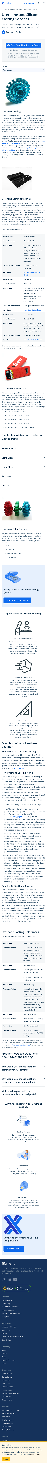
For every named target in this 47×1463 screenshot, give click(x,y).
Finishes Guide (7, 1390)
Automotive (6, 1330)
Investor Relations (8, 1360)
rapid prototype (32, 148)
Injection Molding (8, 1310)
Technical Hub (7, 1374)
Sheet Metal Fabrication (10, 1307)
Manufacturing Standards (21, 1045)
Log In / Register (28, 3)
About (4, 1350)
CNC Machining (7, 1300)
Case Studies (6, 1383)
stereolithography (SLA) (17, 817)
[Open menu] (43, 3)
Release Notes (7, 1400)
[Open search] (38, 3)
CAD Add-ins (6, 1397)
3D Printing (6, 1303)
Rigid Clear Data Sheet (32, 310)
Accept (6, 1459)
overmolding (15, 143)
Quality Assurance (8, 1423)
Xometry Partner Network (11, 1410)
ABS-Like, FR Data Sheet (33, 340)
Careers (4, 1354)
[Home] (11, 3)
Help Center (6, 1440)
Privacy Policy (35, 1454)
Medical (4, 1333)
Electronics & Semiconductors (12, 1337)
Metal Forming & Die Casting (12, 1313)
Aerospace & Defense (9, 1327)
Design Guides (7, 1377)
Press (4, 1357)
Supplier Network (8, 1420)
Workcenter (6, 1417)
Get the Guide (14, 1248)
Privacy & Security (8, 1430)
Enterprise (5, 1317)
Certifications (6, 1427)
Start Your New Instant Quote (25, 45)
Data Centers (6, 1340)
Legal (4, 1363)
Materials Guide (7, 1387)
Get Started (6, 1380)
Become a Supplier (8, 1413)
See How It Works (13, 32)
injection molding (8, 150)
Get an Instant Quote (17, 600)
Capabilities (6, 9)
